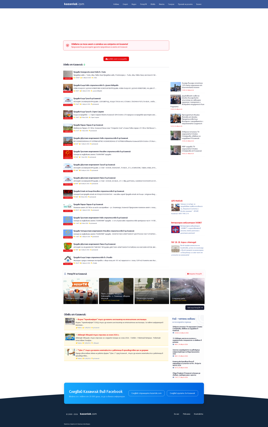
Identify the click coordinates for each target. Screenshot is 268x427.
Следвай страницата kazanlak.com (146, 393)
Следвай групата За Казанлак (182, 393)
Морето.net (73, 424)
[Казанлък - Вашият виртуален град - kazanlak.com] (74, 4)
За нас (176, 414)
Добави (117, 59)
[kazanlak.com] (88, 414)
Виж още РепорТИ (194, 308)
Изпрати (195, 274)
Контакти (198, 414)
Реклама (186, 414)
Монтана (80, 424)
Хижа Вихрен (86, 424)
